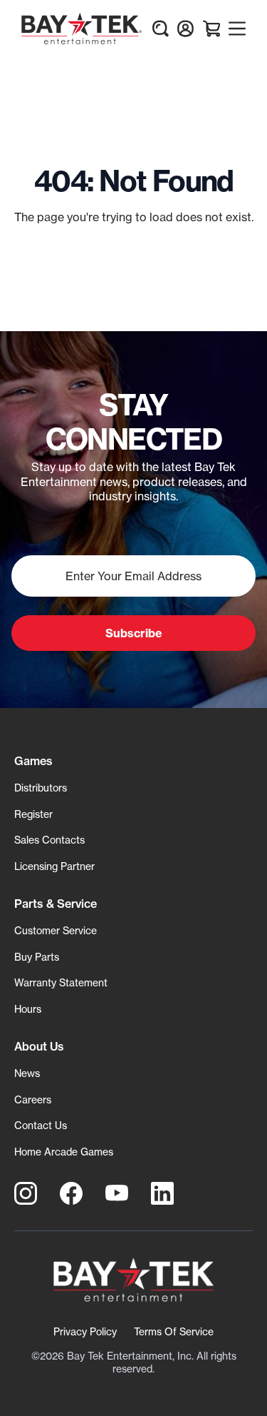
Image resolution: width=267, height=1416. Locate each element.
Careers (32, 1099)
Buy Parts (36, 957)
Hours (27, 1009)
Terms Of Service (174, 1331)
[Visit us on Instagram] (25, 1193)
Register (33, 814)
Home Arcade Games (63, 1152)
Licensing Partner (54, 866)
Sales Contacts (49, 840)
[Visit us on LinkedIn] (162, 1193)
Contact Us (40, 1125)
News (27, 1073)
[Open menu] (237, 28)
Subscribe (133, 633)
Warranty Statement (61, 982)
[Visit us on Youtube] (116, 1193)
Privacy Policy (85, 1331)
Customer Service (55, 930)
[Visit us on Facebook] (71, 1193)
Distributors (40, 788)
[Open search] (160, 28)
